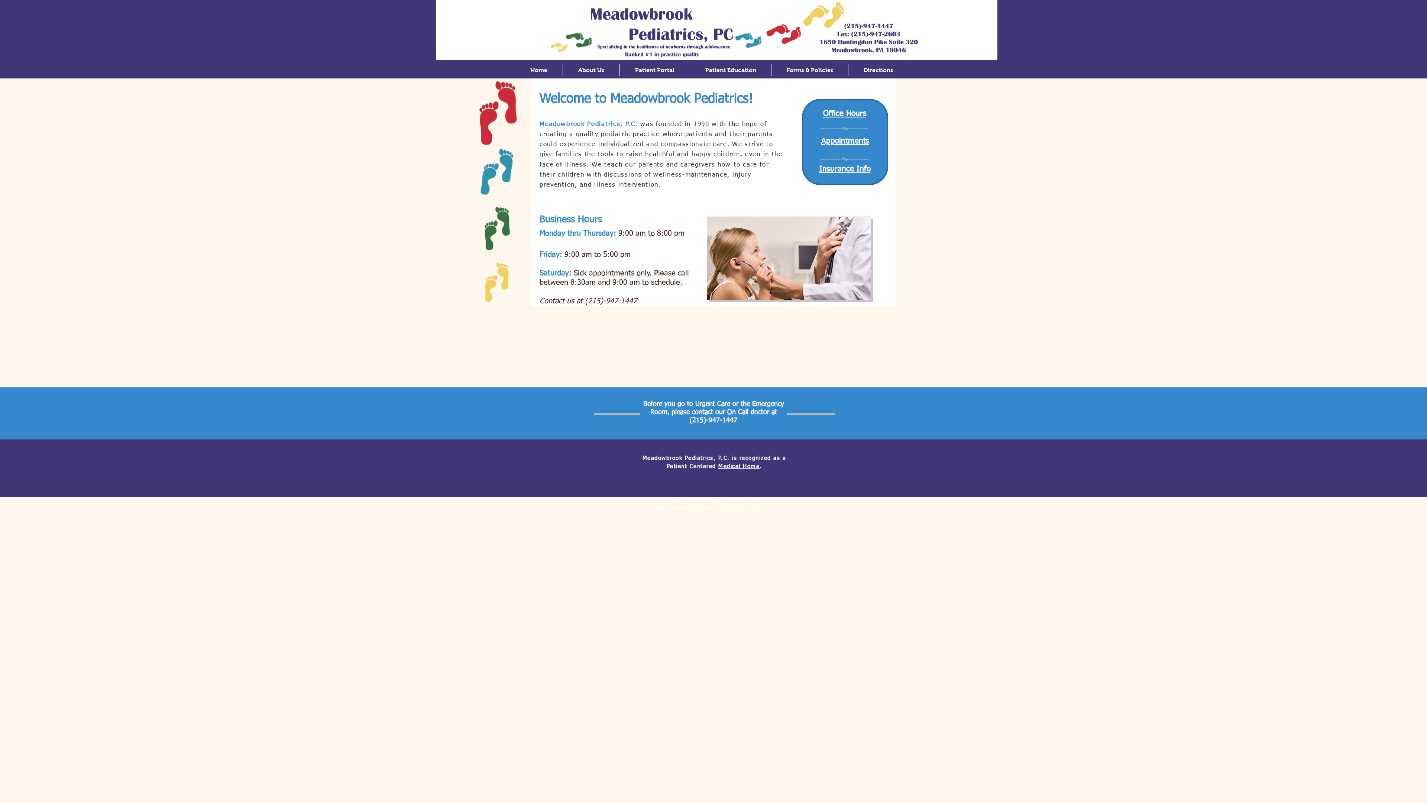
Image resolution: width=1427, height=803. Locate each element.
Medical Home (739, 466)
